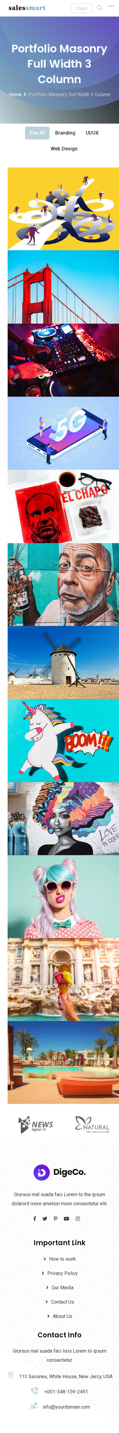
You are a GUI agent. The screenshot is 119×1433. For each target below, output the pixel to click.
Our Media (63, 1288)
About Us (62, 1316)
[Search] (99, 8)
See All (37, 133)
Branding (65, 133)
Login (82, 8)
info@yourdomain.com (66, 1407)
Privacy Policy (62, 1273)
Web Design (64, 149)
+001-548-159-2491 (66, 1392)
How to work (62, 1259)
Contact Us (62, 1302)
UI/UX (92, 133)
